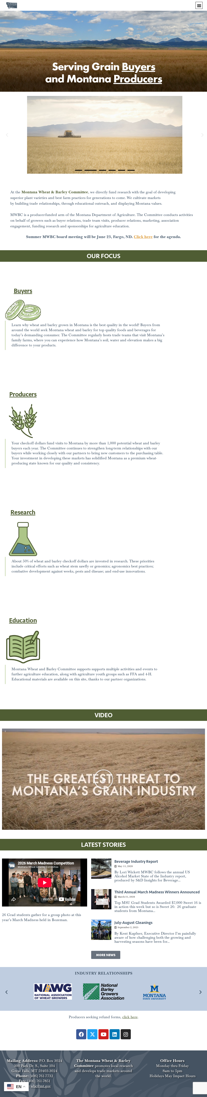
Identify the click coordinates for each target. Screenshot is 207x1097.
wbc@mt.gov (41, 1086)
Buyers (138, 66)
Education (23, 620)
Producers (137, 78)
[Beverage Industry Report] (101, 869)
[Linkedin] (115, 1034)
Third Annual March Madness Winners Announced (157, 892)
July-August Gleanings (133, 922)
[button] (199, 5)
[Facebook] (81, 1034)
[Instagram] (126, 1034)
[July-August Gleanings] (101, 930)
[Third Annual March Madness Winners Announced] (101, 899)
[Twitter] (92, 1034)
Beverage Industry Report (136, 861)
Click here (143, 237)
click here (130, 1017)
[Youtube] (103, 1034)
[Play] (103, 779)
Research (23, 512)
